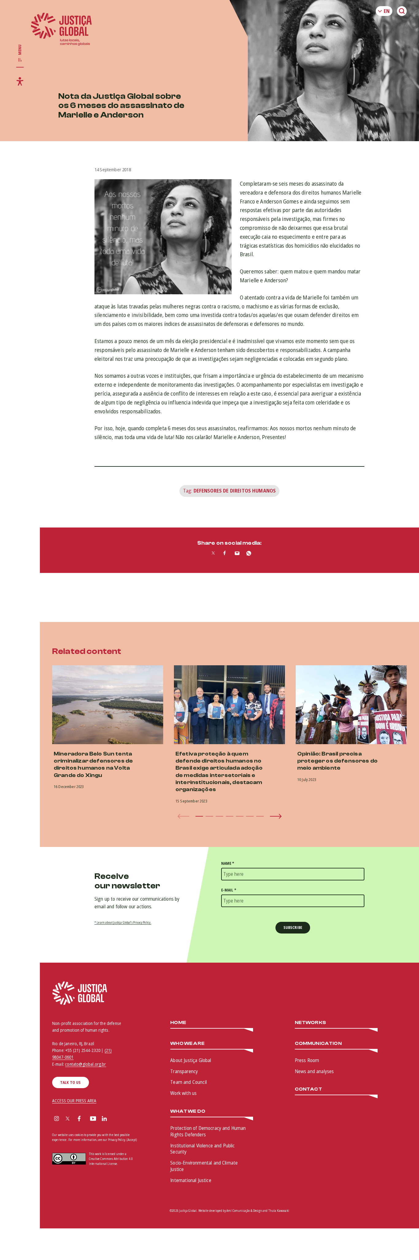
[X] (68, 1119)
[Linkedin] (104, 1119)
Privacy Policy (116, 1140)
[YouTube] (93, 1119)
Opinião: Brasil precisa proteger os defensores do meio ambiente (337, 761)
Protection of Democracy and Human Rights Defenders (208, 1131)
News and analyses (314, 1071)
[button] (199, 816)
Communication (318, 1043)
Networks (310, 1022)
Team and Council (188, 1082)
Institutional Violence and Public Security (202, 1148)
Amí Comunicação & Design (244, 1210)
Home (178, 1022)
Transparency (184, 1071)
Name (227, 863)
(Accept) (132, 1140)
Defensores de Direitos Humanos (235, 490)
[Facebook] (79, 1119)
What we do (187, 1111)
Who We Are (187, 1043)
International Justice (190, 1180)
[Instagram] (56, 1119)
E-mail (228, 890)
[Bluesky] (116, 1119)
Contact (308, 1089)
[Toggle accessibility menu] (20, 81)
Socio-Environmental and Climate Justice (204, 1166)
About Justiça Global (190, 1060)
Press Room (307, 1060)
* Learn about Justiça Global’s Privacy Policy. (122, 922)
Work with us (183, 1093)
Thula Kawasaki (278, 1210)
